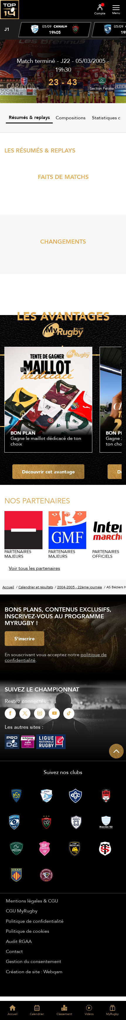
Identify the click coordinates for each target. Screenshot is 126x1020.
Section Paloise (102, 88)
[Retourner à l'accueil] (9, 20)
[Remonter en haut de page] (116, 751)
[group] (54, 29)
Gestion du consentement (33, 961)
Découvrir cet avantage (48, 471)
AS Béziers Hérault (24, 88)
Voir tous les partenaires (34, 568)
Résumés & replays (29, 117)
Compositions (71, 117)
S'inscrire (24, 638)
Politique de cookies (27, 930)
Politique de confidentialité (35, 920)
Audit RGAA (19, 941)
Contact (14, 951)
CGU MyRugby (22, 910)
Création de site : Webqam (34, 971)
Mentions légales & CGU (32, 900)
